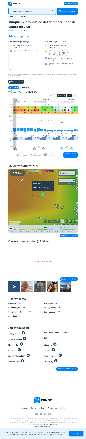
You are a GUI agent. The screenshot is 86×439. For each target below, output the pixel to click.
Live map (25, 408)
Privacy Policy (39, 426)
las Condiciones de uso (54, 434)
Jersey (23, 16)
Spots (17, 16)
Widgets (41, 408)
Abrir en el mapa (68, 11)
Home (10, 16)
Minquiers (31, 91)
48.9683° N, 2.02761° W (16, 30)
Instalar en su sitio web (70, 155)
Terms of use (47, 426)
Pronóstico (13, 87)
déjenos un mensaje (50, 424)
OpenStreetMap (67, 224)
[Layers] (45, 221)
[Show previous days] (15, 229)
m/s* (11, 110)
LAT (11, 140)
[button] (27, 30)
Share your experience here (67, 369)
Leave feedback (17, 82)
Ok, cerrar (76, 433)
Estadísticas (25, 87)
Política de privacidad (36, 434)
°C (12, 113)
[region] (43, 197)
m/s (19, 91)
